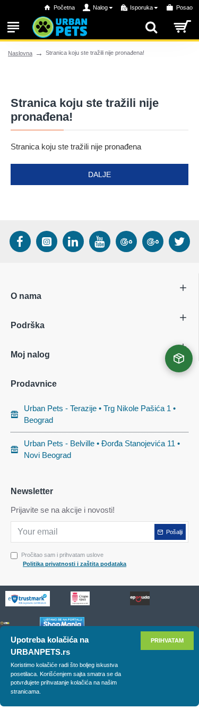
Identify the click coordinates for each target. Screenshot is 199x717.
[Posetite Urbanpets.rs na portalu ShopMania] (62, 623)
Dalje (99, 174)
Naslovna (20, 53)
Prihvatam (167, 640)
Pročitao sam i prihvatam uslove (73, 559)
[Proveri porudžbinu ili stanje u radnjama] (179, 358)
